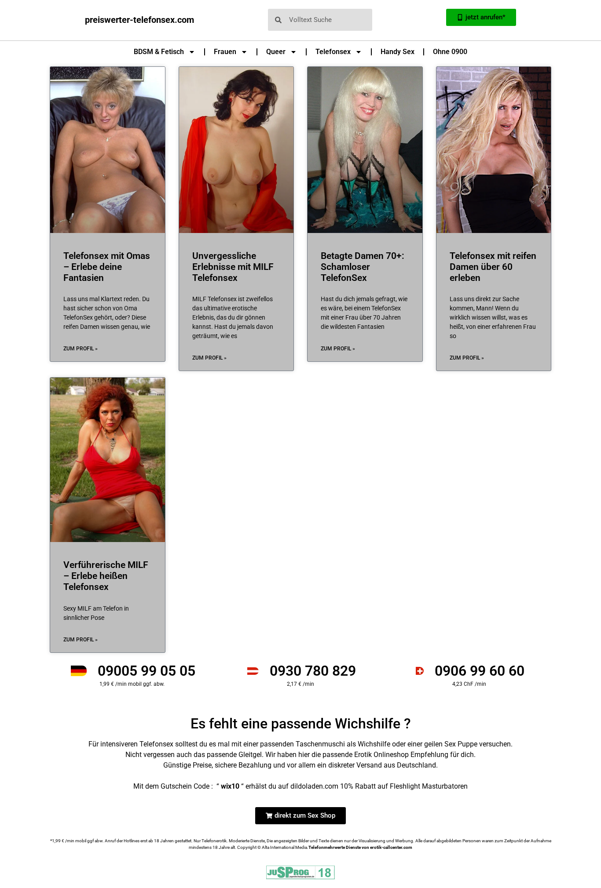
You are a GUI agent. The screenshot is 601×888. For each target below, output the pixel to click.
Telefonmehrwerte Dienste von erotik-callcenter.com (360, 847)
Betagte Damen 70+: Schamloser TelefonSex (362, 267)
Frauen (225, 51)
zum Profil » (80, 349)
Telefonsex (333, 51)
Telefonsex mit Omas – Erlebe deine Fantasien (106, 267)
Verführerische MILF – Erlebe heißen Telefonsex (105, 576)
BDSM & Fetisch (159, 51)
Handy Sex (397, 51)
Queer (276, 51)
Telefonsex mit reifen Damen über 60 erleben (493, 267)
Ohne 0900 (450, 51)
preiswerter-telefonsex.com (139, 20)
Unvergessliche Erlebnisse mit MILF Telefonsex (233, 267)
